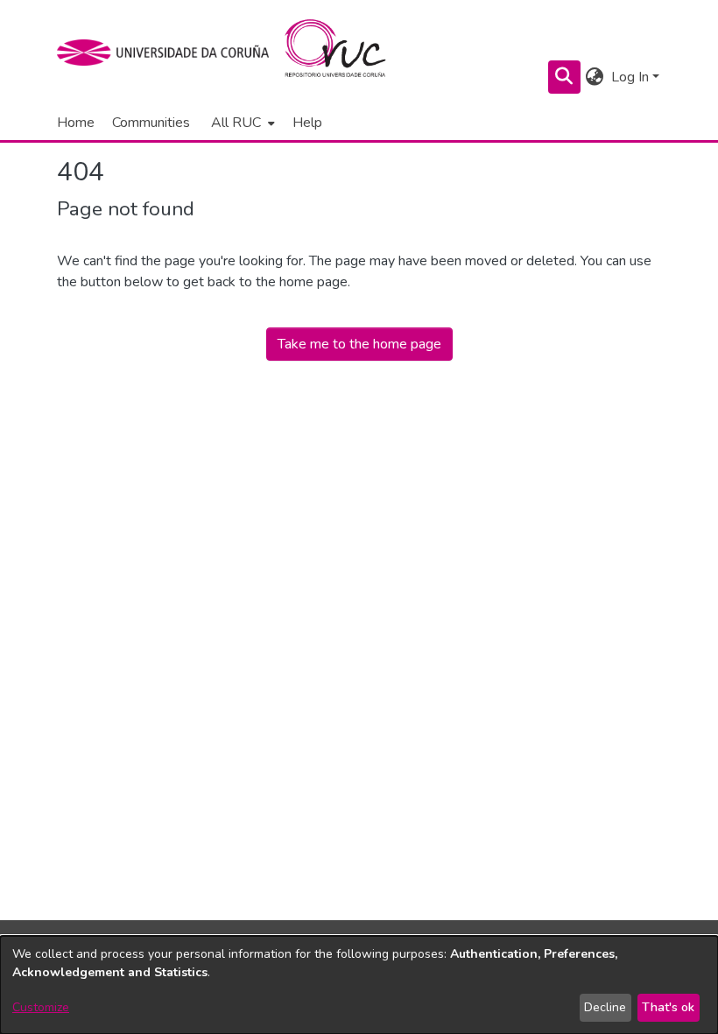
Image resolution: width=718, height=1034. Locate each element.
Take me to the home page (359, 344)
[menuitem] (241, 122)
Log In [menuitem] (630, 77)
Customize (40, 1007)
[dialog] (359, 985)
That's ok (668, 1007)
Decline (605, 1007)
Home (76, 122)
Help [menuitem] (307, 122)
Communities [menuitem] (151, 122)
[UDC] (168, 52)
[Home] (345, 52)
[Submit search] (564, 77)
